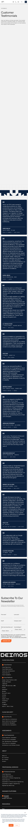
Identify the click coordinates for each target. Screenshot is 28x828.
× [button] (25, 812)
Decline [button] (16, 825)
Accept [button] (11, 825)
